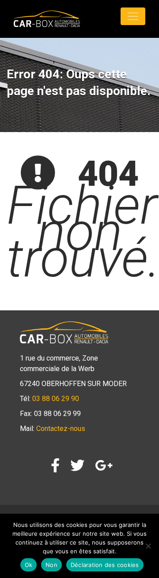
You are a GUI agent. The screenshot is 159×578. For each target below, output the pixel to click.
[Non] (148, 545)
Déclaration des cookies (105, 564)
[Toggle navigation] (133, 16)
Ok (29, 564)
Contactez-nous (60, 428)
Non (51, 564)
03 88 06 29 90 (55, 398)
